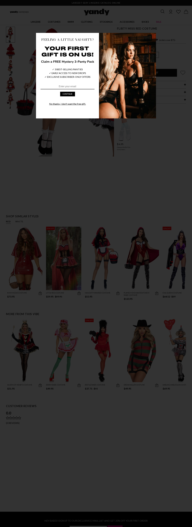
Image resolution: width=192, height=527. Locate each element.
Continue (68, 94)
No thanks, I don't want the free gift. (67, 103)
